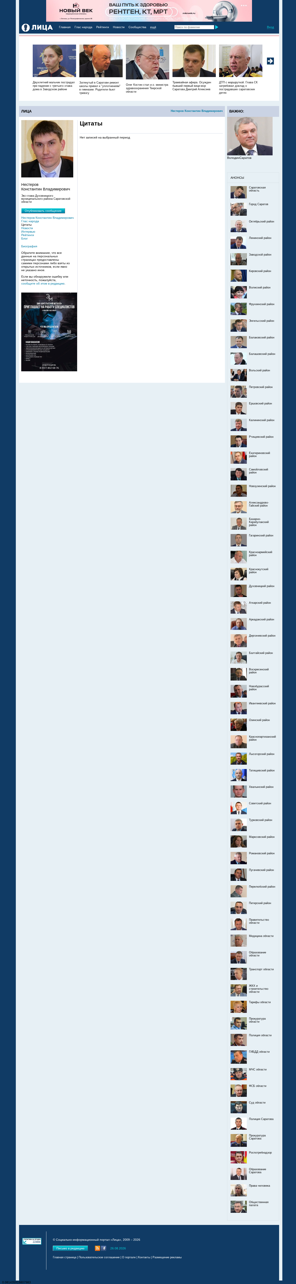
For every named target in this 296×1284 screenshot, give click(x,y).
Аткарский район (260, 602)
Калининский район (261, 420)
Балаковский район (261, 337)
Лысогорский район (261, 754)
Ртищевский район (261, 436)
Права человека (259, 1185)
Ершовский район (260, 403)
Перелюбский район (262, 886)
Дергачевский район (262, 635)
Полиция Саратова (261, 1119)
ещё (153, 27)
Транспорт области (261, 969)
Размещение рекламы (167, 1257)
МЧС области (258, 1069)
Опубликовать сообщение (43, 210)
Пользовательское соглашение (99, 1257)
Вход (270, 27)
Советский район (260, 803)
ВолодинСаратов (239, 157)
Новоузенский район (262, 486)
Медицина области (261, 936)
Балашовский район (262, 354)
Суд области (257, 1102)
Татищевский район (262, 770)
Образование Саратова (257, 1171)
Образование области (257, 954)
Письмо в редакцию (70, 1248)
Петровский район (261, 387)
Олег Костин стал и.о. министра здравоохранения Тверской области (147, 88)
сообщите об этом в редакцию (43, 283)
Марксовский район (262, 836)
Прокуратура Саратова (257, 1137)
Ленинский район (260, 238)
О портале (129, 1257)
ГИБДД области (259, 1051)
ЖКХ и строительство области (258, 988)
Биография (29, 246)
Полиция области (260, 1035)
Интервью (28, 231)
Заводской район (260, 254)
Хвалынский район (261, 786)
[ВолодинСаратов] (250, 154)
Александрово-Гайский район (259, 504)
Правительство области (259, 921)
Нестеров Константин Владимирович (197, 111)
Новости (119, 27)
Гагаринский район (261, 535)
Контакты (144, 1257)
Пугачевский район (261, 870)
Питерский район (260, 903)
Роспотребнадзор (260, 1152)
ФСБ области (257, 1086)
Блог (24, 238)
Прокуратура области (257, 1020)
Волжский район (259, 287)
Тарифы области (260, 1002)
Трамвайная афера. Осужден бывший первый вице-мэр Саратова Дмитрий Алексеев (191, 86)
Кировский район (260, 271)
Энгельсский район (261, 320)
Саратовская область (257, 189)
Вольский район (259, 370)
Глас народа (83, 27)
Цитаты (26, 224)
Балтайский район (261, 653)
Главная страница (64, 1257)
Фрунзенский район (261, 304)
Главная (65, 27)
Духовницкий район (261, 586)
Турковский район (260, 820)
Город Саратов (258, 204)
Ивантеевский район (262, 703)
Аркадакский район (261, 619)
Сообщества (137, 27)
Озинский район (259, 720)
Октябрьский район (261, 221)
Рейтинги (102, 27)
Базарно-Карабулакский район (259, 522)
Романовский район (262, 853)
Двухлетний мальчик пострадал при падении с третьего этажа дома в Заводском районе (54, 86)
